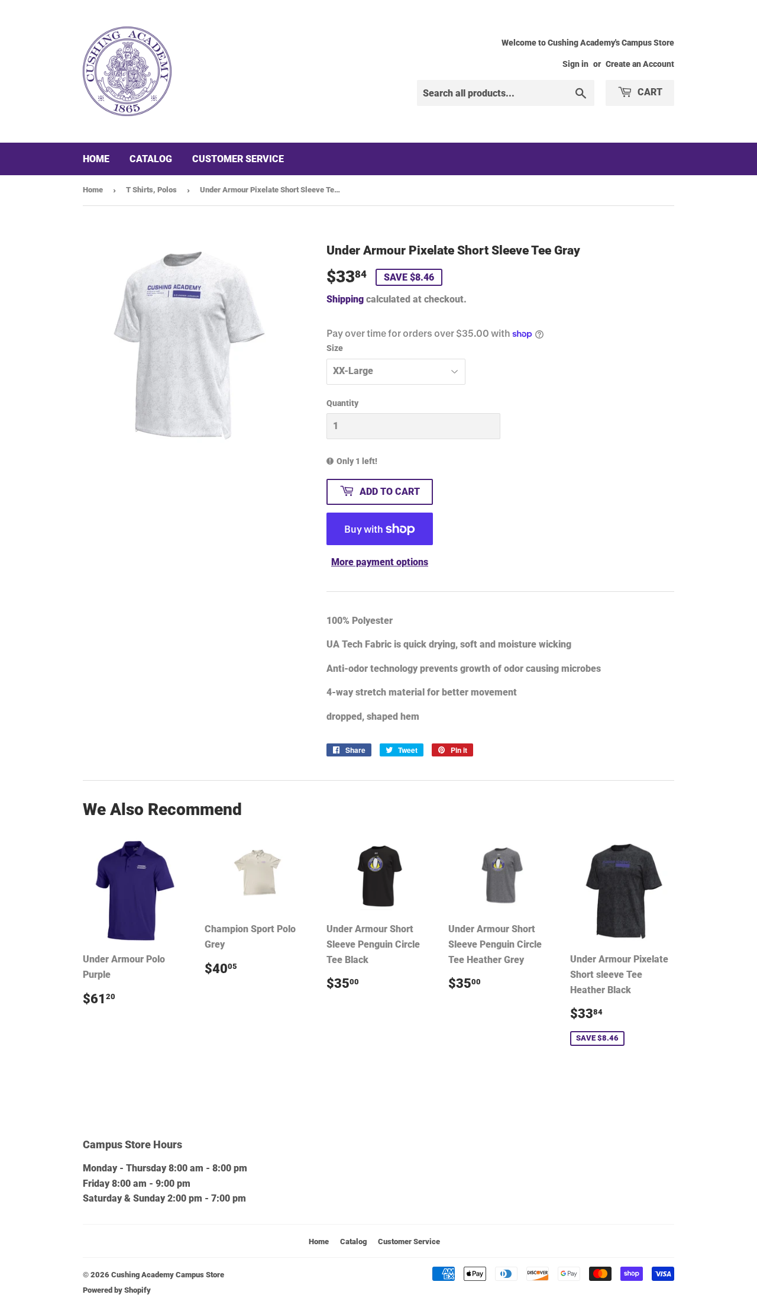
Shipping (345, 299)
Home (96, 159)
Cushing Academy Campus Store (167, 1274)
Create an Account (640, 64)
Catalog (151, 159)
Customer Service (238, 159)
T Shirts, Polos (151, 189)
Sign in (575, 64)
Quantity (342, 403)
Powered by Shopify (117, 1290)
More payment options (379, 562)
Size (334, 348)
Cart (648, 92)
